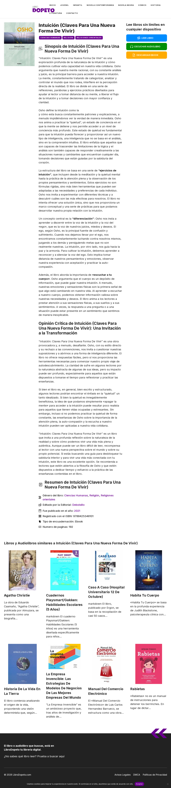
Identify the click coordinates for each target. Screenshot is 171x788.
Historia (156, 5)
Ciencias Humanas (50, 38)
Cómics (142, 5)
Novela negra (126, 5)
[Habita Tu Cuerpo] (148, 570)
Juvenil (64, 5)
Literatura (55, 13)
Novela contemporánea (100, 5)
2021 (77, 510)
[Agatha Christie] (22, 570)
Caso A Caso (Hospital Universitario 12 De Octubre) (106, 592)
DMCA (136, 774)
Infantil (77, 5)
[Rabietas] (148, 664)
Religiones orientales (89, 38)
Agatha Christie (17, 595)
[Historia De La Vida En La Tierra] (22, 664)
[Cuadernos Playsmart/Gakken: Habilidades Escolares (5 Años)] (64, 570)
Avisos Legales (122, 774)
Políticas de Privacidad (155, 774)
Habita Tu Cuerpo (144, 595)
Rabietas (137, 689)
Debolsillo (78, 504)
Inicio (52, 5)
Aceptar (139, 784)
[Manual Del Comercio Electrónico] (106, 664)
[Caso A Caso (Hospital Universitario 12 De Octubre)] (106, 566)
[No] (167, 784)
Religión (68, 38)
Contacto (72, 13)
